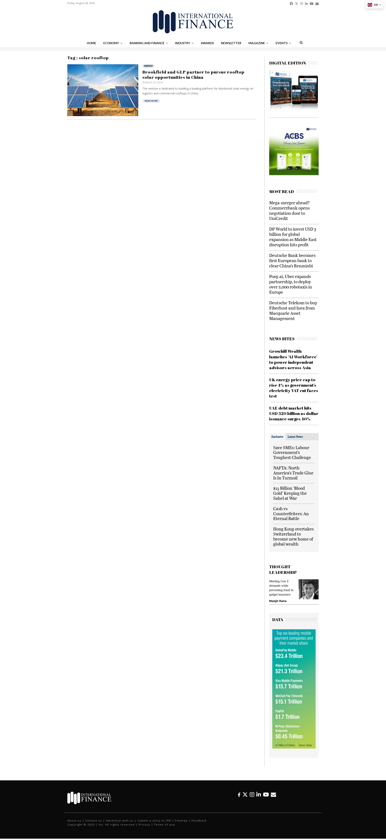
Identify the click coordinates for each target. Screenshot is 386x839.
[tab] (277, 436)
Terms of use (164, 824)
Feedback (199, 820)
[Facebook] (239, 794)
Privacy (144, 824)
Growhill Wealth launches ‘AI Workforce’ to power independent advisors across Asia (293, 359)
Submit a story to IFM (154, 820)
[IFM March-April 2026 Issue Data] (294, 747)
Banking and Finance (147, 43)
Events (281, 43)
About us (74, 820)
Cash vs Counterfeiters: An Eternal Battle (291, 513)
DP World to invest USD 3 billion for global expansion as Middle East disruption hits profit (293, 236)
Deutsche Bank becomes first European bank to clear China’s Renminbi (292, 260)
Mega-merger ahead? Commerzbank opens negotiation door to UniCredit (289, 210)
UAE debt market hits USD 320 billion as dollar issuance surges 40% (293, 413)
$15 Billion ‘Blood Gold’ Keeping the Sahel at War (290, 493)
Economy (111, 43)
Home (91, 43)
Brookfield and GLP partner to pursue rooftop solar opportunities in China (193, 74)
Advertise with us (120, 820)
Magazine (256, 43)
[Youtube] (266, 794)
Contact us (93, 820)
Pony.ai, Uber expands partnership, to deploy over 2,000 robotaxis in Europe (290, 284)
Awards (207, 43)
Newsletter (231, 43)
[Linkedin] (258, 794)
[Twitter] (245, 794)
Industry (182, 43)
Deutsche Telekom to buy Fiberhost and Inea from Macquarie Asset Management (293, 310)
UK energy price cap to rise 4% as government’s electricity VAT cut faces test (293, 388)
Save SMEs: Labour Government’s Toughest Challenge (292, 452)
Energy (148, 65)
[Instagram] (252, 794)
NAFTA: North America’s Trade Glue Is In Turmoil (293, 473)
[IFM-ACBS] (294, 174)
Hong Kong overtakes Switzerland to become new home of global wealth (293, 536)
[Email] (273, 794)
